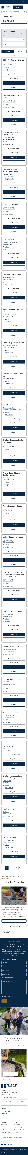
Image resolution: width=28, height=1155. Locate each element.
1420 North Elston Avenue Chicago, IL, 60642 (10, 243)
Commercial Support (19, 1129)
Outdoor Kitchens (5, 1132)
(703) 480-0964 (9, 621)
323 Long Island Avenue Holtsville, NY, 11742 (9, 685)
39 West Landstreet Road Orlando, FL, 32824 (10, 64)
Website (7, 67)
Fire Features (4, 1135)
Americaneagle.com (16, 1152)
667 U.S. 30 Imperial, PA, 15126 (8, 813)
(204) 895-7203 (9, 384)
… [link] (13, 867)
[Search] (24, 11)
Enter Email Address (7, 1101)
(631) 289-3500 (9, 691)
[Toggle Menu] (25, 7)
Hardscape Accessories (6, 1137)
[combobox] (14, 39)
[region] (14, 904)
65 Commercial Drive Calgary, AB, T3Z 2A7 (8, 841)
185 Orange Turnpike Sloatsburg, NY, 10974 (9, 208)
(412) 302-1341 (9, 816)
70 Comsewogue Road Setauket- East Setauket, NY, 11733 (12, 408)
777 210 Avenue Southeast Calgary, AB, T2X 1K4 (10, 346)
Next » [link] (20, 867)
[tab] (7, 51)
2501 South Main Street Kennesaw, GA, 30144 (9, 446)
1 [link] (6, 867)
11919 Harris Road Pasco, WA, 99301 (8, 175)
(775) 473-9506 (9, 516)
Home (5, 16)
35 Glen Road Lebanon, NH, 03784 (8, 479)
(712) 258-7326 (9, 750)
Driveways (3, 1127)
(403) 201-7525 (9, 353)
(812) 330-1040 (9, 654)
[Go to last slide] (18, 1045)
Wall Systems (4, 1129)
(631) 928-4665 (9, 415)
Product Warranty (18, 1135)
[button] (14, 921)
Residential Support (18, 1127)
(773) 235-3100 (9, 249)
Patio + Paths (4, 1124)
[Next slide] (23, 1045)
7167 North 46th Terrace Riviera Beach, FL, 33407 (9, 101)
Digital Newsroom (18, 1137)
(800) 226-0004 (9, 107)
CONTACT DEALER (14, 83)
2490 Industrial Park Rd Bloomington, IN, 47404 (9, 650)
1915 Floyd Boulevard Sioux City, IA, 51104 (8, 747)
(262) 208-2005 (9, 547)
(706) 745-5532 (9, 321)
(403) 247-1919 (9, 847)
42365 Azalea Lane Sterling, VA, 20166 (8, 615)
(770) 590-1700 (9, 452)
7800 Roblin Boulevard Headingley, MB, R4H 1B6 (9, 377)
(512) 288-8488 (9, 788)
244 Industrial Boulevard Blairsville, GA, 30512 (9, 315)
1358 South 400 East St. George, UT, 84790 (9, 138)
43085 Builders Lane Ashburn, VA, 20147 (8, 580)
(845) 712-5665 (9, 214)
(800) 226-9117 (9, 70)
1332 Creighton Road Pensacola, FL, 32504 (8, 716)
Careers (16, 1132)
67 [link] (16, 867)
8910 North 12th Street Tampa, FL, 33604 (9, 278)
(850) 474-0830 (9, 722)
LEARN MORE (14, 88)
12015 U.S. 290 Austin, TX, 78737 (7, 782)
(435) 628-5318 (9, 144)
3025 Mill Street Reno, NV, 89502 (7, 510)
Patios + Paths (6, 1080)
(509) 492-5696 (9, 179)
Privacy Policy (23, 1149)
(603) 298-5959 (9, 485)
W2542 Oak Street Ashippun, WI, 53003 (8, 541)
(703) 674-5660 (9, 586)
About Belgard (17, 1124)
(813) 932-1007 (9, 284)
